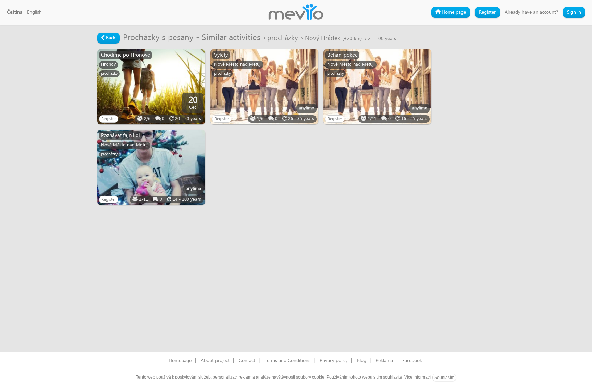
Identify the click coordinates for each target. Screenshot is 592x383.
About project (215, 360)
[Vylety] (264, 86)
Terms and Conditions (287, 360)
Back (109, 38)
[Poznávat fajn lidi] (151, 167)
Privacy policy (334, 360)
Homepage (180, 360)
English (34, 12)
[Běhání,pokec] (377, 86)
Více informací (417, 377)
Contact (247, 360)
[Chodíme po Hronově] (151, 86)
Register (487, 12)
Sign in (574, 12)
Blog (361, 360)
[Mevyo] (296, 12)
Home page (453, 12)
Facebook (412, 360)
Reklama (384, 360)
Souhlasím (444, 377)
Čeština (14, 12)
